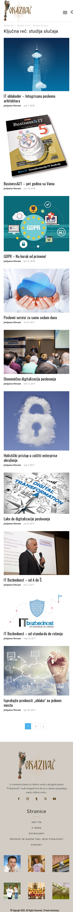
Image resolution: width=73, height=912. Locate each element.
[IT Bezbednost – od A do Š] (36, 553)
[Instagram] (27, 798)
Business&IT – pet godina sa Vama (29, 183)
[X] (45, 798)
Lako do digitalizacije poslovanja (27, 519)
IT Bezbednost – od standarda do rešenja (33, 633)
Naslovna (9, 25)
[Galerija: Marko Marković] (60, 890)
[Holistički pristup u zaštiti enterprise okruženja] (36, 421)
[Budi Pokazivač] (12, 890)
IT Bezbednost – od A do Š (23, 580)
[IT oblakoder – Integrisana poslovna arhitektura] (36, 64)
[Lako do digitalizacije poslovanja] (36, 493)
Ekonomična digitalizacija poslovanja (30, 379)
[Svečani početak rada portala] (36, 890)
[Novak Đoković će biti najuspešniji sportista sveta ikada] (12, 863)
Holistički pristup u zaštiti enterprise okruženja (30, 457)
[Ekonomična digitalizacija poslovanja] (36, 352)
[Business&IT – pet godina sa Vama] (36, 146)
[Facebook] (18, 798)
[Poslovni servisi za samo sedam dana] (36, 291)
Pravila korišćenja (51, 910)
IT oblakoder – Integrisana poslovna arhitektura (29, 98)
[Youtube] (54, 798)
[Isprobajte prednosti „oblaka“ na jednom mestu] (36, 670)
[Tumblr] (36, 798)
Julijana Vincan (12, 105)
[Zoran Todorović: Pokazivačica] (60, 863)
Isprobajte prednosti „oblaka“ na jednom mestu (32, 702)
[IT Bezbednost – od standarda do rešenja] (36, 610)
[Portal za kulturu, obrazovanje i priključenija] (18, 10)
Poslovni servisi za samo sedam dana (30, 317)
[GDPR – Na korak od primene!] (36, 223)
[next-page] (43, 726)
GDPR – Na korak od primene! (25, 256)
